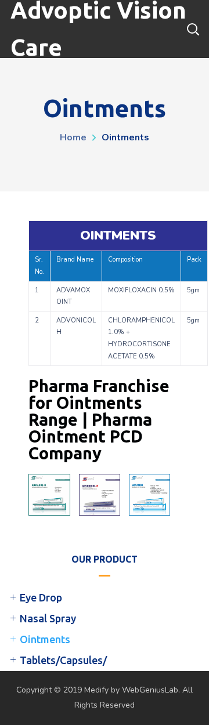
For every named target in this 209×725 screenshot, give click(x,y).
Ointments (45, 639)
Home (73, 137)
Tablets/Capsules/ (63, 660)
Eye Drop (41, 597)
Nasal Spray (48, 618)
